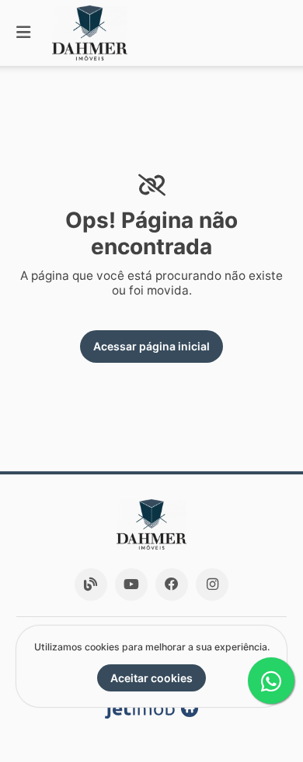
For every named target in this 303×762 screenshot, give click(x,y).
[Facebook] (171, 584)
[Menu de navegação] (23, 33)
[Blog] (91, 584)
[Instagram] (212, 584)
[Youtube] (131, 584)
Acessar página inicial (151, 346)
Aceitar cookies (151, 677)
